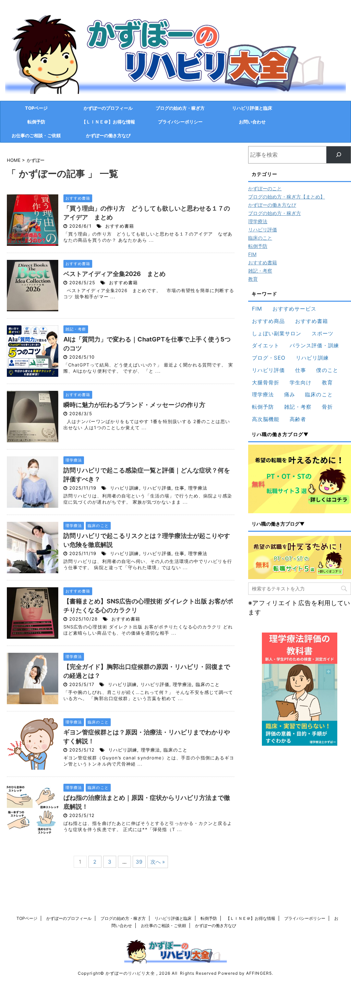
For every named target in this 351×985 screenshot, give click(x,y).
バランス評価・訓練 (314, 345)
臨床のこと (208, 684)
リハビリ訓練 (124, 488)
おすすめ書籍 (119, 226)
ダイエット (265, 345)
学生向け (301, 382)
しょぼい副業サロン (277, 333)
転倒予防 (36, 121)
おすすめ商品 (268, 321)
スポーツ (323, 333)
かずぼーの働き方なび (108, 135)
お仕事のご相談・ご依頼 (36, 135)
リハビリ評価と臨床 (252, 108)
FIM (252, 254)
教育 (253, 279)
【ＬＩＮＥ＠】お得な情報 (108, 121)
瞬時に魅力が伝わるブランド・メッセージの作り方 (134, 404)
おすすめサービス (295, 308)
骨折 (327, 407)
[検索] (338, 154)
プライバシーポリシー (180, 121)
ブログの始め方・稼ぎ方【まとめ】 (286, 197)
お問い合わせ (252, 121)
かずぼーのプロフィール (108, 108)
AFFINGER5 (259, 973)
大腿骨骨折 (265, 382)
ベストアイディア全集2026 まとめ (114, 273)
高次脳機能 (265, 419)
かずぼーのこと (265, 188)
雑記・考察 (260, 271)
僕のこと (327, 370)
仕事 (179, 488)
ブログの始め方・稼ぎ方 (180, 108)
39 (139, 861)
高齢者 (298, 419)
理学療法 (197, 488)
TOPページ (36, 108)
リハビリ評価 (157, 488)
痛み (289, 394)
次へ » (157, 861)
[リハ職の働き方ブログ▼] (299, 479)
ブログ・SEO (269, 358)
